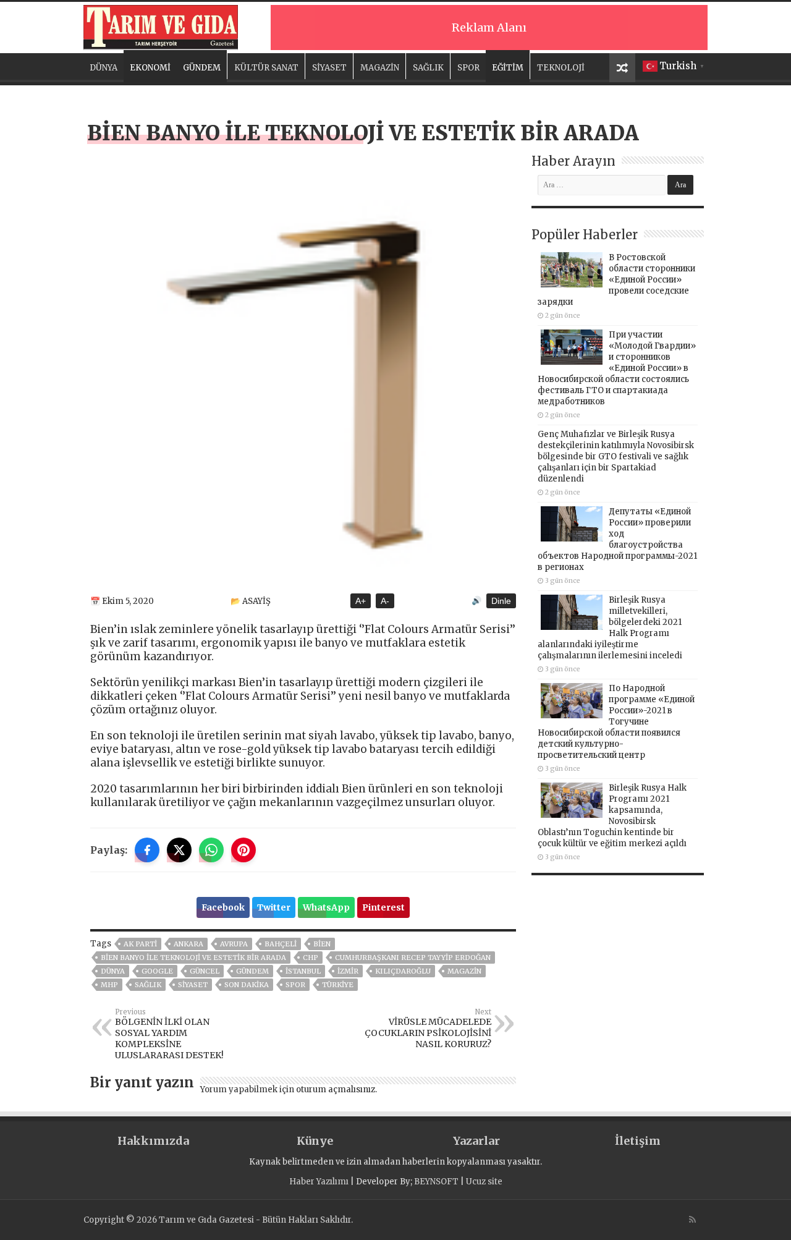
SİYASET (329, 67)
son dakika (246, 984)
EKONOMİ (150, 67)
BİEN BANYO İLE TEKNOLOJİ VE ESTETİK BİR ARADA (193, 957)
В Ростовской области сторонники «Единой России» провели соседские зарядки (616, 279)
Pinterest (383, 907)
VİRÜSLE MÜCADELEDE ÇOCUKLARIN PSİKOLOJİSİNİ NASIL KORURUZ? (428, 1029)
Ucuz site (484, 1181)
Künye (315, 1141)
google (157, 971)
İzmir (347, 971)
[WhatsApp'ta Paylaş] (211, 850)
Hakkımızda (153, 1141)
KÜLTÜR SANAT (266, 67)
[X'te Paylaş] (179, 850)
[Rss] (692, 1219)
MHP (109, 984)
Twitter (273, 907)
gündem (252, 971)
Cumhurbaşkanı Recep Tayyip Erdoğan (413, 957)
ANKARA (188, 944)
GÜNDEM (202, 67)
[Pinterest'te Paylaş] (243, 850)
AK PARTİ (140, 944)
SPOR (468, 67)
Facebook (223, 907)
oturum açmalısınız (335, 1089)
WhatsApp (326, 907)
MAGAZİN (379, 67)
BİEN (322, 944)
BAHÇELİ (280, 944)
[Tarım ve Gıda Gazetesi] (160, 26)
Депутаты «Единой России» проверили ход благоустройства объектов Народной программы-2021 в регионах (617, 539)
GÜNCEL (204, 971)
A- (385, 601)
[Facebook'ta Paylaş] (147, 850)
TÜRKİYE (337, 984)
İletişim (638, 1141)
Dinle (501, 601)
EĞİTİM (507, 67)
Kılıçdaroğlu (403, 971)
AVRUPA (234, 944)
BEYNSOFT (436, 1181)
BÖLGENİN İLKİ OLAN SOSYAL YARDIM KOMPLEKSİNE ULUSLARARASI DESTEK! (169, 1034)
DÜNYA (103, 67)
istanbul (303, 971)
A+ (360, 601)
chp (310, 957)
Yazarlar (476, 1141)
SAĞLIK (428, 67)
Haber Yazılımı (319, 1181)
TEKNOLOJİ (561, 67)
